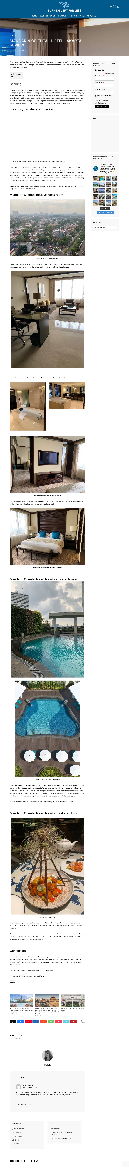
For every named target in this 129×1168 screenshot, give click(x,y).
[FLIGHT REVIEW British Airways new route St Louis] (95, 178)
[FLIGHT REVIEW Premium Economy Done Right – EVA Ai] (102, 184)
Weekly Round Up (102, 101)
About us (91, 16)
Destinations (77, 16)
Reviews (62, 16)
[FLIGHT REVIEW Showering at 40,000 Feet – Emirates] (114, 203)
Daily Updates (101, 103)
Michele (22, 50)
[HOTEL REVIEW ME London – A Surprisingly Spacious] (114, 184)
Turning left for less (24, 1161)
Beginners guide (47, 16)
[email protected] (18, 1129)
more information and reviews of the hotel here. (36, 970)
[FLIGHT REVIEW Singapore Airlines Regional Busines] (102, 190)
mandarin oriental (17, 1039)
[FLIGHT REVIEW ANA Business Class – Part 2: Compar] (114, 190)
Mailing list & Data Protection (60, 1138)
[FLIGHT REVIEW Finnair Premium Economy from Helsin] (108, 196)
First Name (99, 76)
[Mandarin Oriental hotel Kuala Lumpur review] (73, 1000)
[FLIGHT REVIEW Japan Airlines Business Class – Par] (102, 196)
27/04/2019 (13, 50)
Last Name (99, 83)
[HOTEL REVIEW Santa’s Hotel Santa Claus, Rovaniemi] (102, 203)
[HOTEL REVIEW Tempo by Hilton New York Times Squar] (108, 178)
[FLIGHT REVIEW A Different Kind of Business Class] (108, 203)
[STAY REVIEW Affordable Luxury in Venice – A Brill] (114, 196)
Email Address (100, 89)
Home (34, 16)
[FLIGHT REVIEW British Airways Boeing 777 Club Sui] (95, 203)
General (13, 35)
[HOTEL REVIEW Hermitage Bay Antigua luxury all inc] (95, 184)
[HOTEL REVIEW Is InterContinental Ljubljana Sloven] (114, 178)
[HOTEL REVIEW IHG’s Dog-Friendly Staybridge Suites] (95, 190)
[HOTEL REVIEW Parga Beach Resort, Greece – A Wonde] (102, 178)
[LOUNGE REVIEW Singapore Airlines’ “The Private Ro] (108, 184)
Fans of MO (69, 101)
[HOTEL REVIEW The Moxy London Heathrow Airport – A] (95, 196)
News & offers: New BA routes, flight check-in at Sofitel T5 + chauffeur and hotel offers (21, 1010)
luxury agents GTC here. (37, 976)
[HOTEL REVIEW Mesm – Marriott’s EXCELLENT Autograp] (108, 190)
